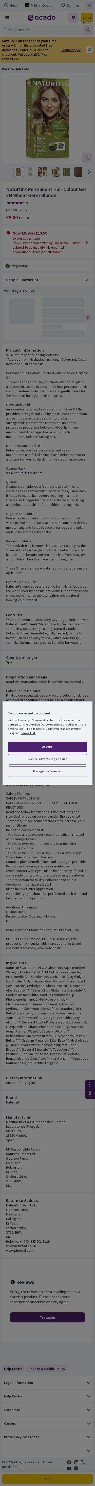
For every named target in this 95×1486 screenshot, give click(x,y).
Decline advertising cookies (47, 759)
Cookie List (28, 733)
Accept (47, 747)
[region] (47, 743)
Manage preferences (47, 771)
